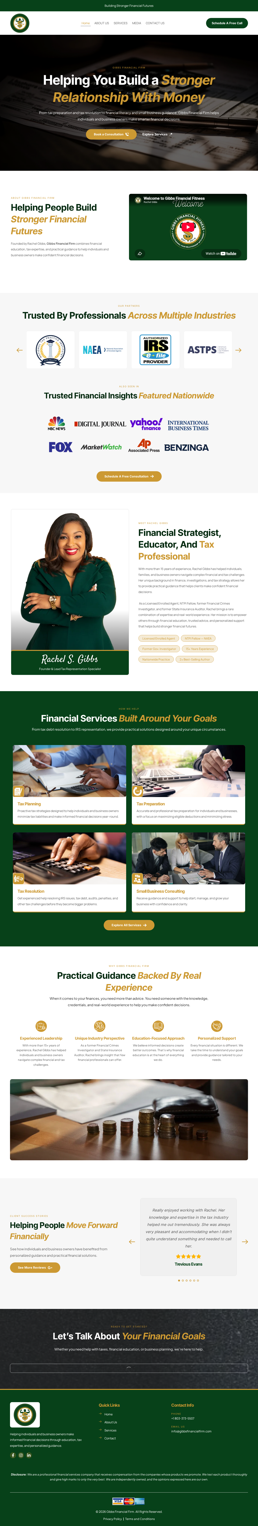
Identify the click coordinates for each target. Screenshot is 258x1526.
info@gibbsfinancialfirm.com (191, 1431)
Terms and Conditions (140, 1519)
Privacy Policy (112, 1519)
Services (110, 1430)
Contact (110, 1438)
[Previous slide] (20, 350)
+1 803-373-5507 (182, 1418)
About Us (110, 1422)
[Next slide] (238, 350)
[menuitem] (86, 23)
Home (108, 1414)
